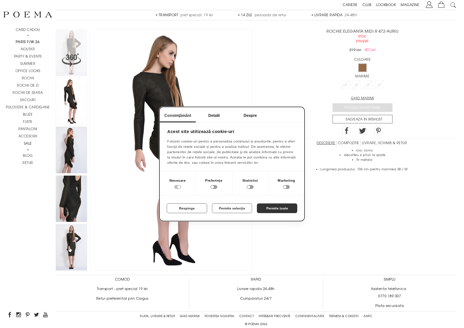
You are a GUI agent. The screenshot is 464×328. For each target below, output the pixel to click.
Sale (28, 143)
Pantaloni (27, 129)
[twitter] (36, 315)
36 (357, 85)
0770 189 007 (389, 296)
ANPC (367, 316)
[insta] (18, 315)
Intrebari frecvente (274, 316)
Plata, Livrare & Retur (157, 316)
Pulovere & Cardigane (28, 107)
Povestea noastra (219, 316)
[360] (71, 53)
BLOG (28, 155)
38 (368, 85)
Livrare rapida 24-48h (256, 289)
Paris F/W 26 (28, 42)
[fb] (10, 315)
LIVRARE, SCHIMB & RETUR (384, 143)
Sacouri (28, 100)
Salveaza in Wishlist (364, 119)
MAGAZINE (410, 5)
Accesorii (27, 136)
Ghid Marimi (190, 316)
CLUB (366, 5)
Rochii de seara (28, 93)
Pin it (378, 130)
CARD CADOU (28, 30)
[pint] (27, 315)
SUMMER (27, 64)
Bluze (28, 114)
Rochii (28, 78)
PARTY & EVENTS (28, 56)
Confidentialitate (309, 316)
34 (345, 85)
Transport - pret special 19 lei (122, 289)
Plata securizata (389, 306)
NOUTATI (28, 49)
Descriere (326, 143)
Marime (362, 76)
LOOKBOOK (386, 5)
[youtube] (45, 315)
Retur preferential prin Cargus (122, 298)
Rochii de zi (28, 85)
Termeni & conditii (344, 316)
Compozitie (348, 143)
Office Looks (27, 71)
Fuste (28, 122)
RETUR (27, 163)
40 (379, 85)
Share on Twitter (362, 130)
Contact (246, 316)
